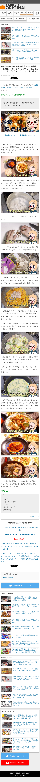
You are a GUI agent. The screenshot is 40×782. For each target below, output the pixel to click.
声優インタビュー (6, 18)
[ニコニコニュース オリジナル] (13, 7)
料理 (5, 577)
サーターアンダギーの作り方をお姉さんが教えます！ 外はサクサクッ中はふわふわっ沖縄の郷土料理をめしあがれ (19, 546)
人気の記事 (3, 13)
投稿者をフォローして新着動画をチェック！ (20, 135)
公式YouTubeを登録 (17, 762)
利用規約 (11, 773)
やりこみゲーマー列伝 (33, 19)
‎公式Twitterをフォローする (22, 585)
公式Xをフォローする (16, 756)
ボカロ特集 (16, 13)
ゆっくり (23, 12)
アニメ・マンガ (9, 13)
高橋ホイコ (35, 516)
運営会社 (18, 773)
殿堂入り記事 (20, 18)
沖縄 (11, 577)
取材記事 (30, 12)
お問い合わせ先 (26, 773)
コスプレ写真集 (37, 13)
